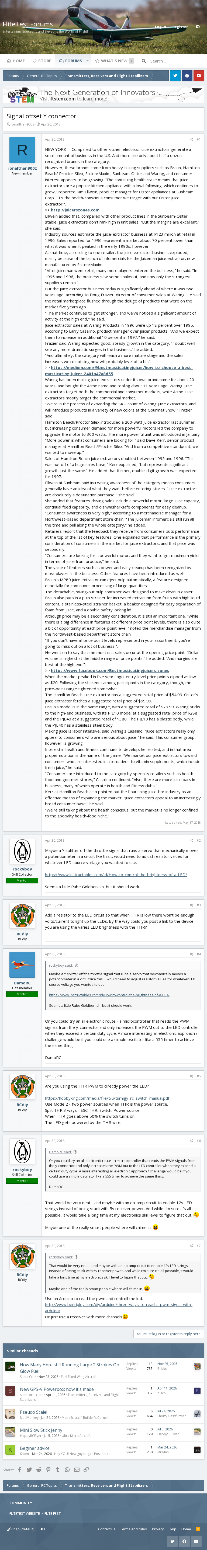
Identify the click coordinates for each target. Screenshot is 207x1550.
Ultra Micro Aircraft (76, 1435)
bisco (161, 1393)
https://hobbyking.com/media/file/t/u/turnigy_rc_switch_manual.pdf (107, 1098)
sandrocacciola (31, 1394)
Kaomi (25, 1453)
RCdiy (22, 933)
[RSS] (198, 1529)
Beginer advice (35, 1448)
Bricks (162, 1368)
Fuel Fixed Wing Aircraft (78, 1376)
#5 (199, 1076)
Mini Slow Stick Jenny (41, 1430)
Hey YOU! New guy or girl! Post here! (81, 1453)
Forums (73, 60)
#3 (199, 905)
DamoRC (22, 982)
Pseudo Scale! (33, 1412)
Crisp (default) (22, 1529)
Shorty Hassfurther (171, 1416)
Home (19, 60)
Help (172, 1529)
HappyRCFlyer (31, 1435)
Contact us (106, 1529)
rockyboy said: (61, 965)
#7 (199, 1246)
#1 (199, 139)
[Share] (191, 139)
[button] (87, 60)
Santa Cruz (28, 1376)
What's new (114, 60)
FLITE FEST (52, 1513)
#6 (199, 1140)
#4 (199, 954)
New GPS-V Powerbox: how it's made (57, 1389)
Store (44, 60)
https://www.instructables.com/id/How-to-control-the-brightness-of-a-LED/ (116, 874)
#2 (199, 840)
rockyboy (22, 869)
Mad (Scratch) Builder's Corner (85, 1417)
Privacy (158, 1529)
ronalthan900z (22, 124)
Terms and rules (133, 1529)
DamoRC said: (60, 1152)
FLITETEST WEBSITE (24, 1513)
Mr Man (163, 1452)
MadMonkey (29, 1417)
